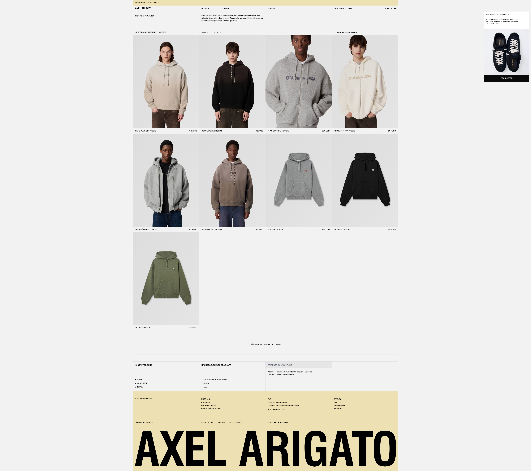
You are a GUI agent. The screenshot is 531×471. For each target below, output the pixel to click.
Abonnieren (506, 78)
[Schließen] (526, 15)
